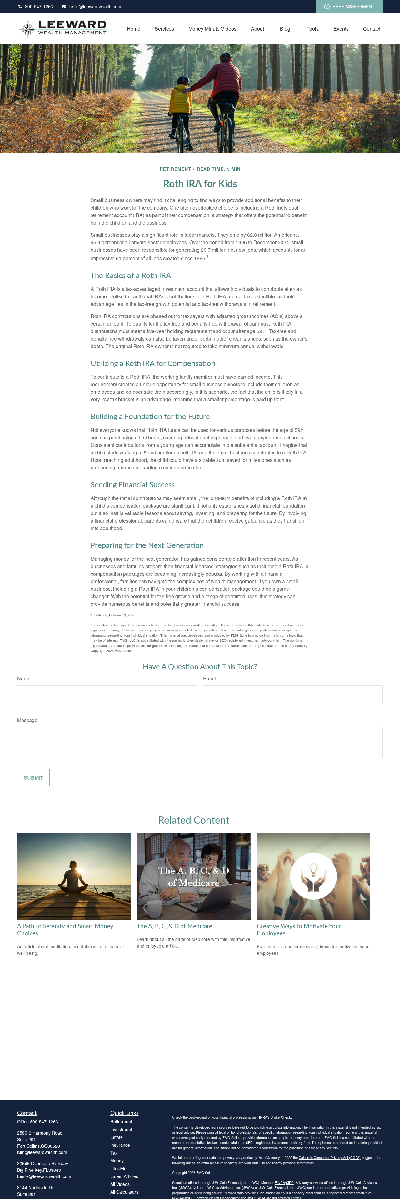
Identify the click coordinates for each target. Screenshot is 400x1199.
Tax (114, 1153)
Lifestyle (118, 1168)
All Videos (120, 1184)
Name (24, 678)
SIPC (290, 1182)
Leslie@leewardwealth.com (44, 1176)
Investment (121, 1129)
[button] (133, 28)
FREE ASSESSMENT (353, 6)
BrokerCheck (281, 1117)
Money (117, 1160)
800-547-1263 (39, 6)
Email (209, 678)
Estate (116, 1137)
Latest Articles (124, 1176)
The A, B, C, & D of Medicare (174, 926)
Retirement (121, 1121)
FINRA (280, 1182)
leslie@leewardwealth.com (95, 6)
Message (27, 720)
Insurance (120, 1145)
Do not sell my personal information (287, 1162)
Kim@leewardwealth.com (42, 1152)
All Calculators (124, 1192)
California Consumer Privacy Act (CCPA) (330, 1157)
